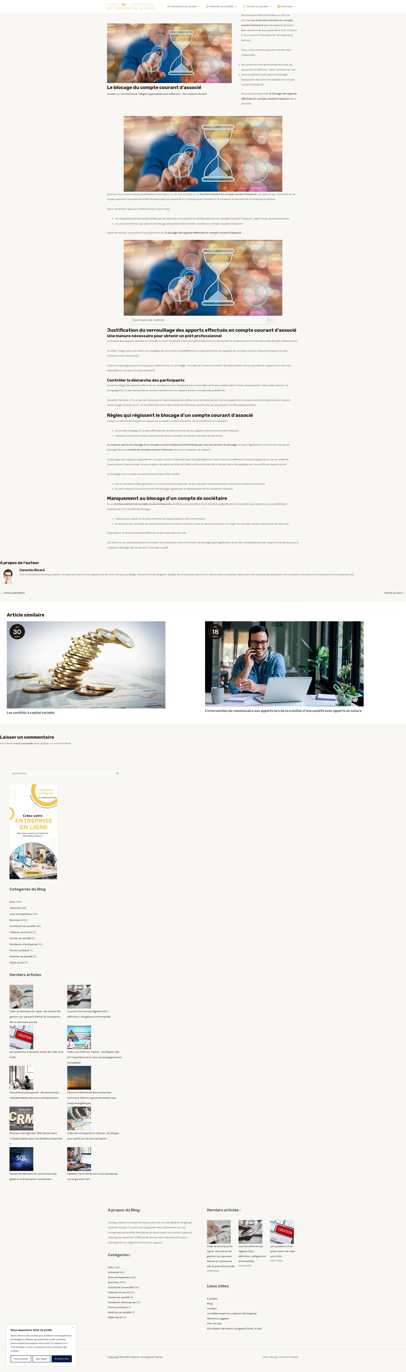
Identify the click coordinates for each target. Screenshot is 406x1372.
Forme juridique (19, 950)
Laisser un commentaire (122, 93)
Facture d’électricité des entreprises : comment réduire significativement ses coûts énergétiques (91, 1098)
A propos (212, 1298)
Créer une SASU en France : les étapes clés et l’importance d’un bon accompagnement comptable (94, 1057)
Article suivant (395, 592)
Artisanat (15, 907)
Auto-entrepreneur (21, 914)
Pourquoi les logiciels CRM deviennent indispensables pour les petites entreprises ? (36, 1138)
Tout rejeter (41, 1358)
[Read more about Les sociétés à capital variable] (86, 664)
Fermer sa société (20, 938)
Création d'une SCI (21, 932)
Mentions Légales (218, 1318)
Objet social (17, 962)
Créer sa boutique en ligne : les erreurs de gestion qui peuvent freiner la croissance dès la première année (35, 1017)
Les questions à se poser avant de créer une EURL (282, 1251)
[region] (41, 1345)
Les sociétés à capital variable (30, 713)
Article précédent (12, 592)
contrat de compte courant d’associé (149, 449)
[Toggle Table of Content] (268, 320)
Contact (212, 1308)
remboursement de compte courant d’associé (142, 503)
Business (15, 920)
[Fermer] (73, 1327)
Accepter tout (62, 1358)
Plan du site (214, 1323)
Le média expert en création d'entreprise (232, 1313)
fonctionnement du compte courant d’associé (228, 194)
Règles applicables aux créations (160, 93)
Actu (12, 901)
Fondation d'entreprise (23, 944)
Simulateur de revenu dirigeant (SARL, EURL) (234, 1328)
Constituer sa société (22, 926)
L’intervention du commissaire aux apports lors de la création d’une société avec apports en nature (283, 711)
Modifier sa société (21, 956)
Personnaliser (21, 1358)
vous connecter (23, 743)
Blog (209, 1303)
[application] (198, 6)
